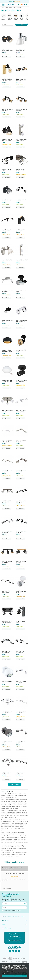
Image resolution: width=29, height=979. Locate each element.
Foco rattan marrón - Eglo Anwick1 (21, 351)
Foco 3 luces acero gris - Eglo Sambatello (7, 502)
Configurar (4, 973)
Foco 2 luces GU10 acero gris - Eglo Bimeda (21, 742)
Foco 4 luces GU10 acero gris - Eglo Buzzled (7, 471)
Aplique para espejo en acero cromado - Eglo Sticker (20, 50)
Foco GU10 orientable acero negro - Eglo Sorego (21, 381)
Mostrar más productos (14, 784)
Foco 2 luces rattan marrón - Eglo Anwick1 (7, 110)
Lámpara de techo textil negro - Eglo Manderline (7, 351)
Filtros (22, 24)
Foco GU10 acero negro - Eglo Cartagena (21, 230)
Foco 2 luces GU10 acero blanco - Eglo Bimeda (21, 682)
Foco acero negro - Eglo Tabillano (6, 170)
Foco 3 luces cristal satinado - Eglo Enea (21, 261)
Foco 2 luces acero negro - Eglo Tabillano (21, 200)
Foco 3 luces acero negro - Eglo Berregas (21, 532)
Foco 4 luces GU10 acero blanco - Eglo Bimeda (21, 712)
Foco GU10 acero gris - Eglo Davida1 (21, 622)
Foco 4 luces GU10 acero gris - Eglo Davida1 (7, 592)
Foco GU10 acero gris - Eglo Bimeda (7, 742)
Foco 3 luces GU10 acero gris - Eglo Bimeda (7, 773)
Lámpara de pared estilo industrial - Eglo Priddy (7, 140)
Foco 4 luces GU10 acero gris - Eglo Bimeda (21, 773)
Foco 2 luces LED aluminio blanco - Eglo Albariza (21, 321)
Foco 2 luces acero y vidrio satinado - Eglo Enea (21, 140)
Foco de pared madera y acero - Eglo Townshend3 (7, 80)
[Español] (21, 4)
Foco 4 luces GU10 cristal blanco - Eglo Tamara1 (7, 622)
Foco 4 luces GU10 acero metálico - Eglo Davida (7, 441)
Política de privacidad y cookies (8, 971)
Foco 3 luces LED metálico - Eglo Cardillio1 (7, 291)
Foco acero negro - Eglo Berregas (20, 291)
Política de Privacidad (16, 910)
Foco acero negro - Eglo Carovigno (6, 200)
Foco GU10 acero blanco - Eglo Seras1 (21, 592)
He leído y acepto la (12, 910)
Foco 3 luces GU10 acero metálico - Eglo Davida (21, 411)
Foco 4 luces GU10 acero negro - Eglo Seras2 (21, 502)
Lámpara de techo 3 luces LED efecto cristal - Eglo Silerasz (7, 381)
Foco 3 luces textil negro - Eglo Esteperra (7, 562)
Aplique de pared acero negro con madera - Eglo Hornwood (7, 50)
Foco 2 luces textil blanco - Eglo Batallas (21, 562)
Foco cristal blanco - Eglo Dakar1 (7, 261)
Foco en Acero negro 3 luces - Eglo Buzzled (6, 230)
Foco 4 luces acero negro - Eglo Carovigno (7, 532)
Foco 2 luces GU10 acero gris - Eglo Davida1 (7, 652)
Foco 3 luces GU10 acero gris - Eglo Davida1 (21, 652)
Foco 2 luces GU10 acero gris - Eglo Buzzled (21, 441)
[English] (22, 4)
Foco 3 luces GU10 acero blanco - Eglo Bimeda (7, 712)
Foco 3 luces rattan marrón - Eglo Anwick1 (21, 110)
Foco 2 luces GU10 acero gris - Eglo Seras (21, 471)
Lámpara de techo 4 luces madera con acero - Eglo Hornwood (21, 80)
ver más (22, 862)
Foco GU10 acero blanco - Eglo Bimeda (7, 682)
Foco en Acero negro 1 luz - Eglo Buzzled (7, 321)
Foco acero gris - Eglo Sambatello (20, 170)
